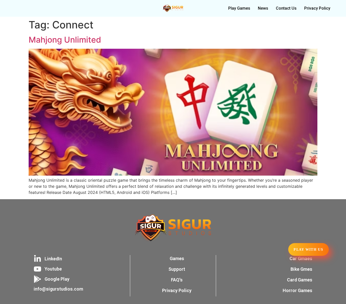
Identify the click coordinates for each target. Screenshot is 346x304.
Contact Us (286, 8)
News (263, 8)
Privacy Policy (317, 8)
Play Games (239, 8)
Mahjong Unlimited (65, 40)
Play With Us (308, 249)
